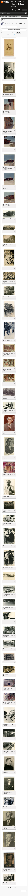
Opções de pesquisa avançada (14, 29)
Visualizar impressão (7, 32)
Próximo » (24, 890)
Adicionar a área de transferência (14, 58)
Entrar (24, 9)
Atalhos (19, 10)
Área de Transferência (12, 10)
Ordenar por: (9, 34)
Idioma (15, 10)
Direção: (18, 34)
